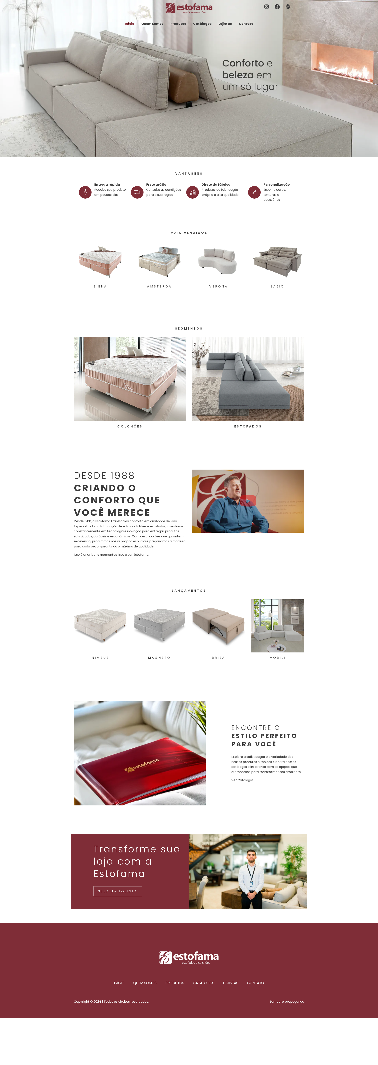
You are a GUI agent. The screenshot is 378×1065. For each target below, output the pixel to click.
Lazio (277, 286)
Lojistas (225, 23)
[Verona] (218, 261)
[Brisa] (218, 625)
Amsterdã (159, 286)
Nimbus (100, 657)
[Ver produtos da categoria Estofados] (248, 379)
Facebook (277, 7)
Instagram (267, 7)
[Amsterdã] (159, 261)
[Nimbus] (100, 625)
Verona (218, 286)
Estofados (248, 426)
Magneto (159, 657)
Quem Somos (152, 23)
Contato (246, 23)
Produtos (178, 23)
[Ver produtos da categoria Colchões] (130, 379)
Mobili (278, 657)
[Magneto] (159, 625)
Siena (100, 286)
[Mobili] (277, 625)
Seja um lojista (117, 891)
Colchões (130, 426)
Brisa (218, 657)
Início (129, 23)
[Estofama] (189, 8)
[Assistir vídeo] (248, 501)
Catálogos (202, 23)
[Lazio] (277, 261)
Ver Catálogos (242, 780)
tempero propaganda (287, 1001)
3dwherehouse (288, 7)
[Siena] (100, 261)
